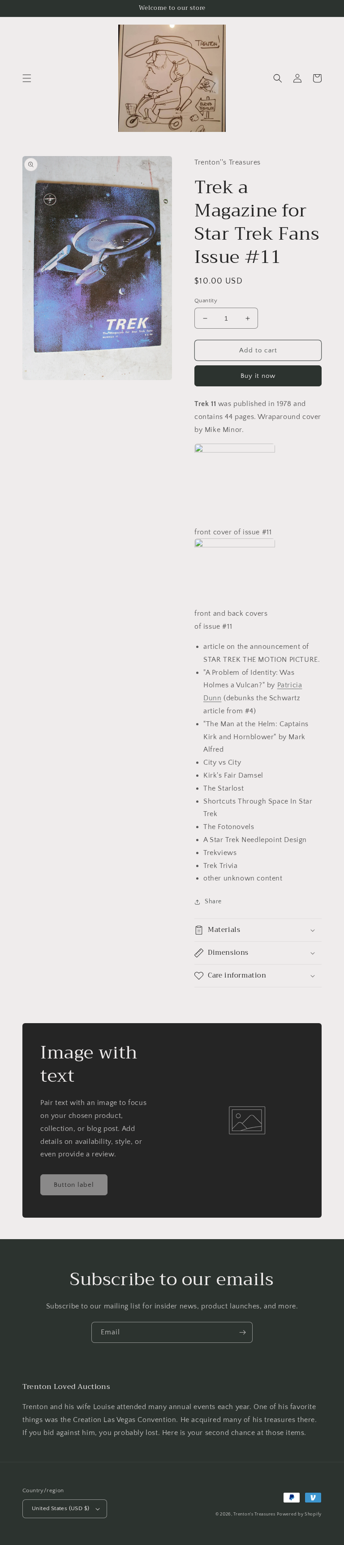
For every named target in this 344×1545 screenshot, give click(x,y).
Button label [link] (74, 1185)
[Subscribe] (242, 1332)
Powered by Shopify (299, 1514)
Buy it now (258, 376)
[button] (27, 78)
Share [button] (213, 901)
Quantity (205, 300)
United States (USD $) (60, 1508)
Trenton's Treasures (254, 1514)
